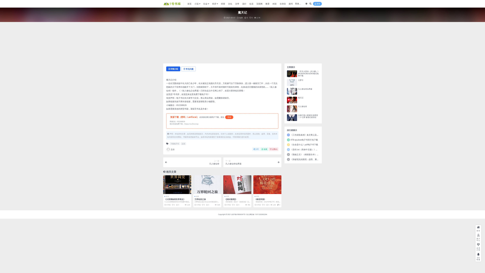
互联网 (259, 3)
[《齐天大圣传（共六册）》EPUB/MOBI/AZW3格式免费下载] (292, 73)
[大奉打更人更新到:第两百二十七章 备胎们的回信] (292, 117)
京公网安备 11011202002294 (257, 214)
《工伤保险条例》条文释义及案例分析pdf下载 (311, 134)
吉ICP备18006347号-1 (239, 214)
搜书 (291, 3)
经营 (223, 3)
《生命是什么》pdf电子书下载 (304, 144)
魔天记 (300, 97)
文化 (230, 3)
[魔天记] (292, 100)
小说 (197, 3)
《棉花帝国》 (260, 199)
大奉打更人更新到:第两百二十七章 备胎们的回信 (308, 116)
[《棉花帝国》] (267, 184)
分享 (257, 149)
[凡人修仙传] (292, 108)
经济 (214, 3)
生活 (251, 3)
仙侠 (241, 17)
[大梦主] (292, 82)
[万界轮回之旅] (207, 184)
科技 (275, 3)
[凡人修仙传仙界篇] (292, 91)
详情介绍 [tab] (174, 69)
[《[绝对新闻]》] (237, 184)
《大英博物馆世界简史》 (174, 199)
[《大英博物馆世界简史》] (177, 184)
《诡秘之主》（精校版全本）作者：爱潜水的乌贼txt (313, 154)
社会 (205, 3)
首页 (189, 3)
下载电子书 (175, 144)
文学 (237, 3)
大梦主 (300, 80)
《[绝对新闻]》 (231, 199)
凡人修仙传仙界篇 (305, 89)
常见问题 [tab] (189, 69)
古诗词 (283, 3)
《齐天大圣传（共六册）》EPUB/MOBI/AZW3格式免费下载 (308, 73)
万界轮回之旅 (200, 199)
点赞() (274, 149)
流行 (244, 3)
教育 (267, 3)
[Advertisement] (242, 42)
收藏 (265, 149)
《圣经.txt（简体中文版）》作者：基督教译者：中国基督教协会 (319, 149)
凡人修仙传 (302, 106)
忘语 (183, 144)
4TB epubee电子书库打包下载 (304, 139)
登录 (318, 4)
